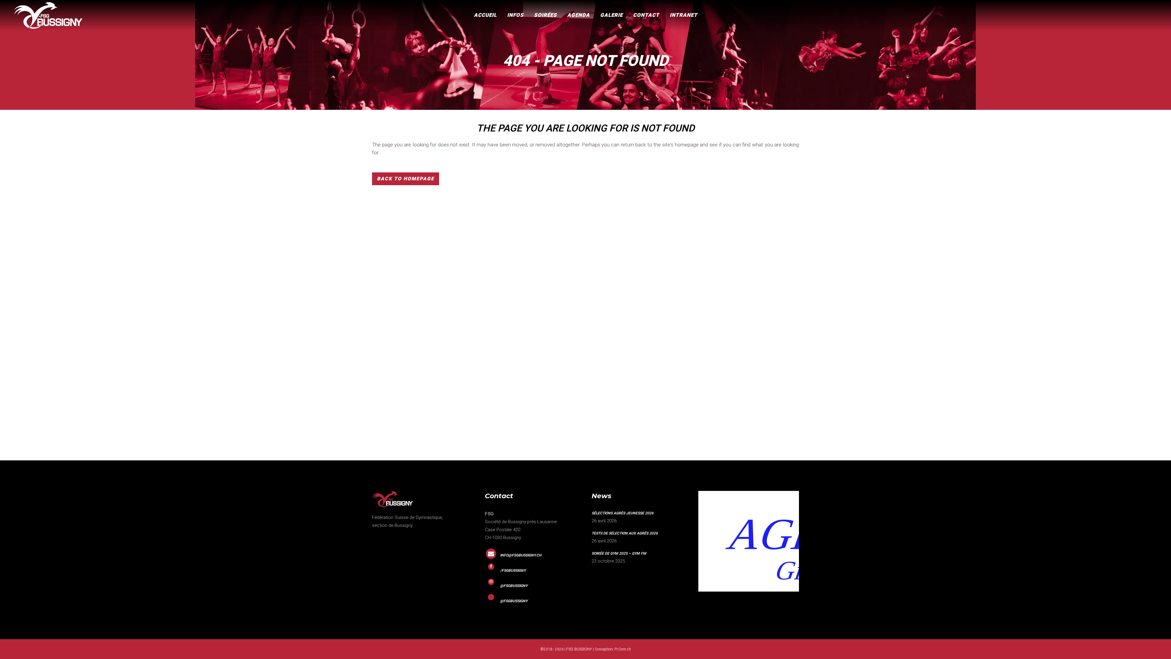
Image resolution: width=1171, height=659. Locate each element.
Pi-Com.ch (622, 649)
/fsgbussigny (513, 570)
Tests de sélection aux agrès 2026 (625, 533)
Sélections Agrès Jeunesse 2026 (623, 513)
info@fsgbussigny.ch (521, 555)
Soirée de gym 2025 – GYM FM (619, 553)
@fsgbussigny (514, 586)
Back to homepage (405, 178)
